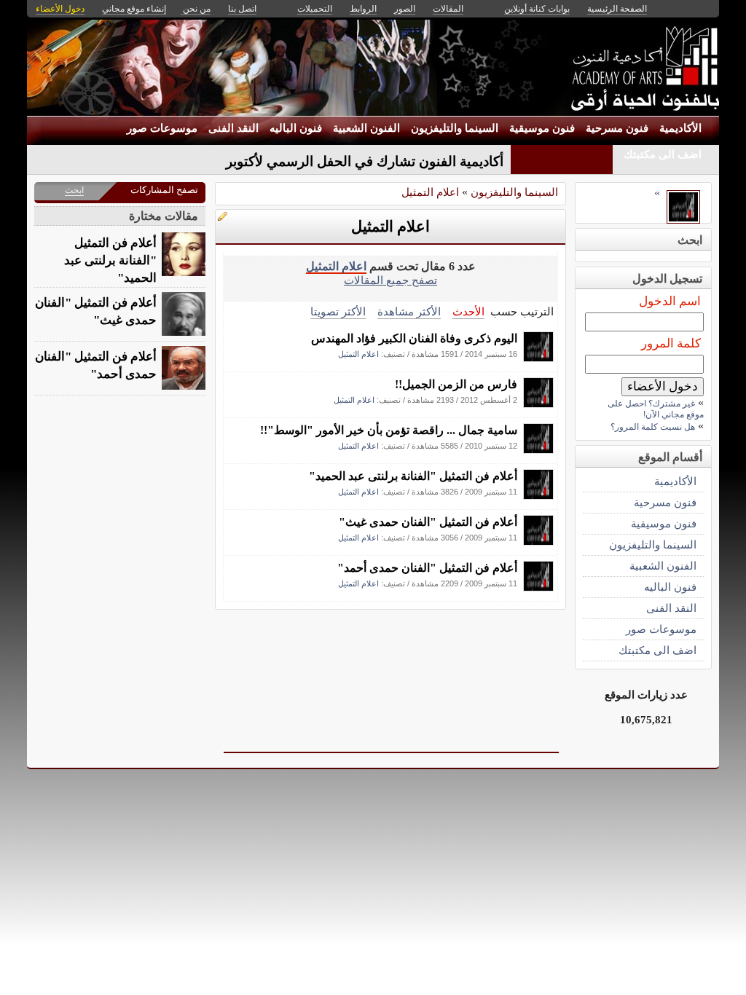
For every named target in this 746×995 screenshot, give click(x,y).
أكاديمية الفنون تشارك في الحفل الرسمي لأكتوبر (364, 161)
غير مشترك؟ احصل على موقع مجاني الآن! (656, 409)
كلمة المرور (671, 343)
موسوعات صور (162, 128)
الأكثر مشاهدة (409, 311)
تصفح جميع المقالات (390, 280)
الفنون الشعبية (366, 128)
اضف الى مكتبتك (663, 154)
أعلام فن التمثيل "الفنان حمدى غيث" (428, 522)
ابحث (74, 190)
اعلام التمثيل (430, 192)
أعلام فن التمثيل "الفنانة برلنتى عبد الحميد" (413, 476)
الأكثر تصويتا (338, 311)
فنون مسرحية (617, 128)
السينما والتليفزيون (454, 128)
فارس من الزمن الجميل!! (456, 384)
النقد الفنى (233, 128)
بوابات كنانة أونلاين (537, 9)
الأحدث (468, 311)
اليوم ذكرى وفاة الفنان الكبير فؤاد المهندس (414, 338)
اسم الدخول (670, 301)
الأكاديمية (680, 128)
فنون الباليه (296, 128)
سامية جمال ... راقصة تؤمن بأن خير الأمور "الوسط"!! (388, 430)
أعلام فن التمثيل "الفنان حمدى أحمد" (427, 568)
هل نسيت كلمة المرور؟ (652, 427)
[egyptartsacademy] (538, 358)
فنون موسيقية (542, 128)
